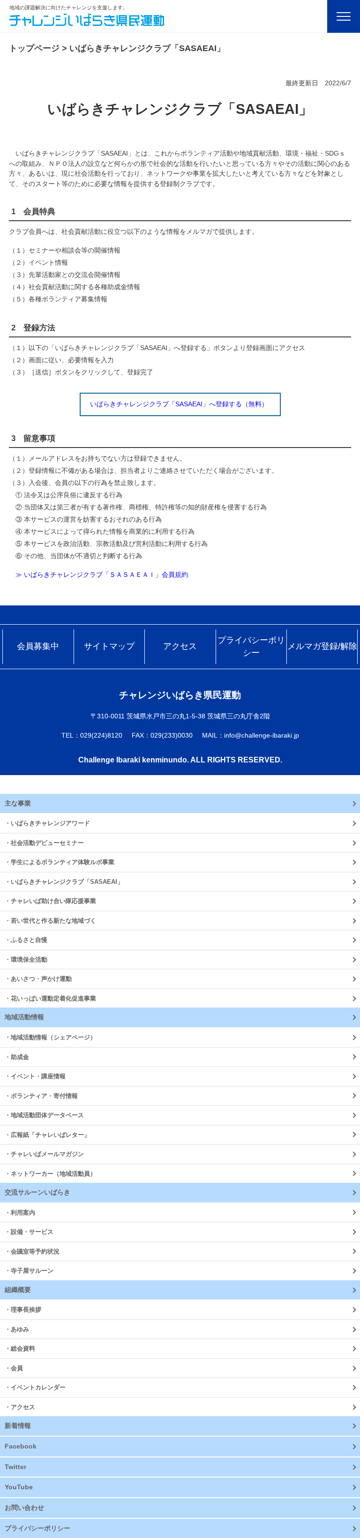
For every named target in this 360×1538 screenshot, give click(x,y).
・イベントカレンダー (35, 1387)
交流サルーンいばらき (37, 1192)
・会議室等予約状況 (32, 1251)
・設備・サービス (29, 1231)
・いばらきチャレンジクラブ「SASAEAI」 (64, 881)
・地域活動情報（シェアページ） (50, 1037)
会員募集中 (38, 646)
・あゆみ (17, 1329)
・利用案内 (20, 1212)
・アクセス (20, 1407)
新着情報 (18, 1425)
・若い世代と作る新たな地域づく (50, 920)
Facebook (21, 1446)
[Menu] (343, 16)
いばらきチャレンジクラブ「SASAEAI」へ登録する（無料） (179, 404)
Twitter (15, 1467)
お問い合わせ (24, 1507)
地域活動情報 (24, 1017)
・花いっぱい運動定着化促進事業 (50, 998)
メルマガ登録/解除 (322, 646)
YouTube (19, 1487)
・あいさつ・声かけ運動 (38, 978)
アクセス (180, 646)
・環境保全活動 (26, 959)
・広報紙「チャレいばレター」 (47, 1134)
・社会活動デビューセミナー (44, 842)
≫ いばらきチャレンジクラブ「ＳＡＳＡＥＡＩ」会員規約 (98, 574)
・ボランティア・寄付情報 (41, 1095)
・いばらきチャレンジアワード (47, 823)
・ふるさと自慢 (26, 939)
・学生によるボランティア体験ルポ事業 (59, 862)
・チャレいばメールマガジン (44, 1153)
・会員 (14, 1368)
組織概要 (18, 1289)
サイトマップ (109, 646)
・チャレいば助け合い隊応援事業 (50, 900)
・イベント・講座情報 (35, 1076)
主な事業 (18, 803)
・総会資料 (20, 1348)
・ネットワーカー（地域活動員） (50, 1173)
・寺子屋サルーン (29, 1270)
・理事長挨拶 (23, 1309)
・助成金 (17, 1056)
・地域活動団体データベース (44, 1115)
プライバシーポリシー (251, 646)
